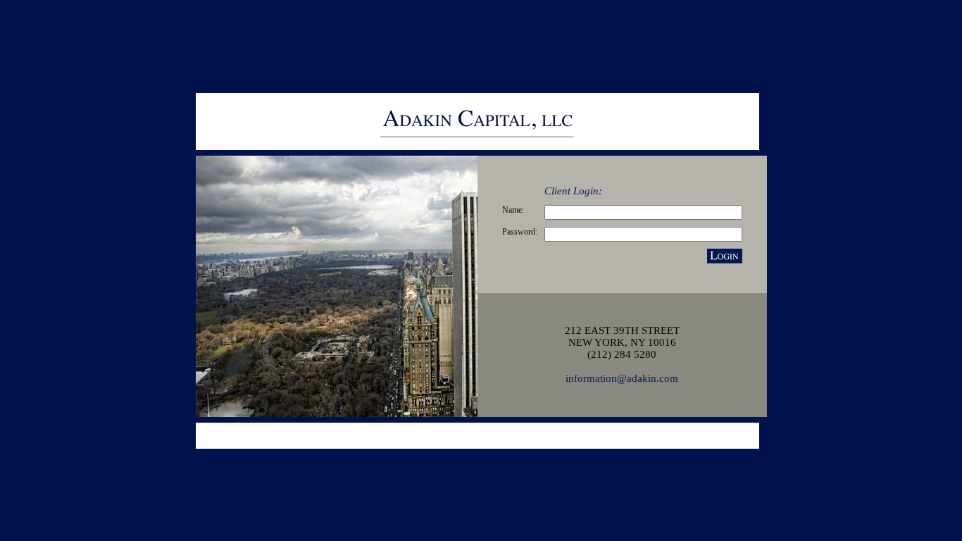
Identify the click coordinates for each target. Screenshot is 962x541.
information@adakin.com (622, 378)
